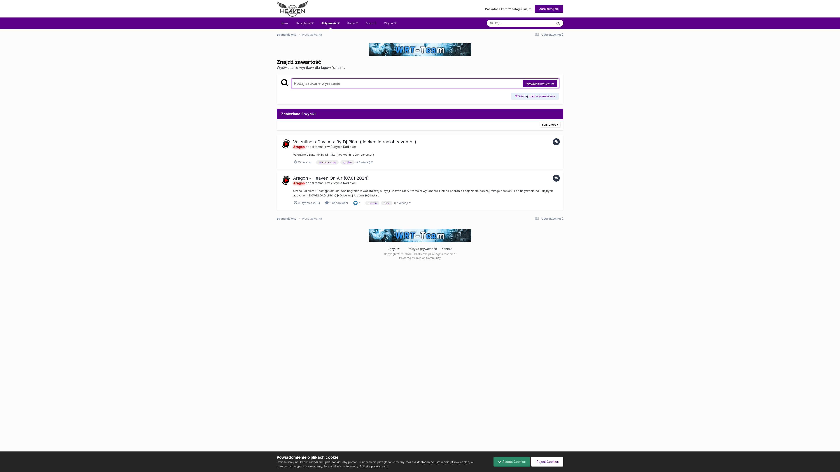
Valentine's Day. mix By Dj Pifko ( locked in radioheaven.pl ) (354, 141)
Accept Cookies (514, 461)
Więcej (389, 23)
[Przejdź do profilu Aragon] (286, 144)
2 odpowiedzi (338, 203)
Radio (351, 23)
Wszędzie (540, 23)
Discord (371, 23)
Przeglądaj (304, 23)
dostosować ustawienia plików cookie (443, 462)
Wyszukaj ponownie (540, 83)
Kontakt (447, 249)
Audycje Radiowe (343, 147)
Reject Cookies (547, 461)
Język (392, 249)
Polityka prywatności (423, 249)
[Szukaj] (558, 23)
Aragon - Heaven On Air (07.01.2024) (331, 178)
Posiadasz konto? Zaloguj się (507, 9)
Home (285, 23)
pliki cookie (333, 462)
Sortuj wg (549, 124)
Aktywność (329, 23)
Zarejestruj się (549, 8)
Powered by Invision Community (420, 258)
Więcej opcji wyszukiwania (536, 96)
